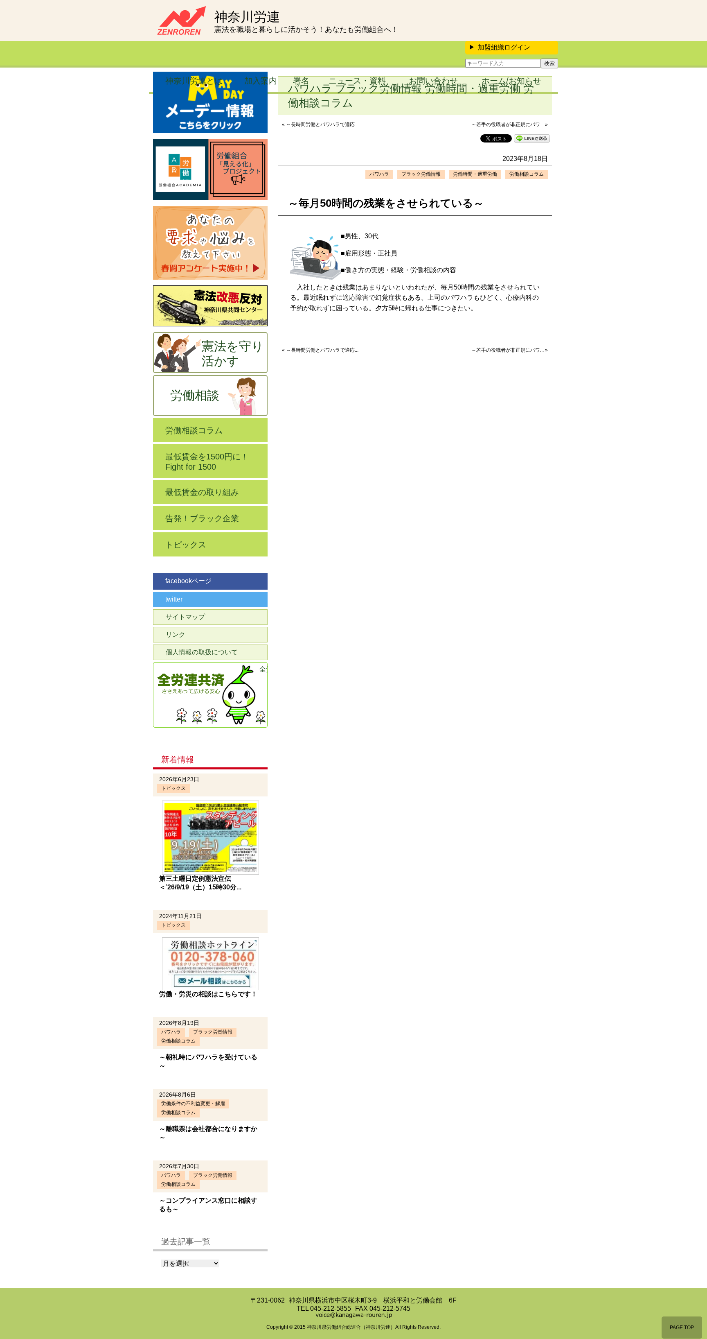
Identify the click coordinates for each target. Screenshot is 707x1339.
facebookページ (188, 580)
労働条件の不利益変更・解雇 (193, 1103)
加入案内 (260, 80)
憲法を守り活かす (233, 353)
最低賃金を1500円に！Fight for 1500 (207, 461)
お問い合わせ (433, 80)
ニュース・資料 (357, 80)
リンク (175, 634)
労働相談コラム (526, 174)
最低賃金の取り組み (202, 492)
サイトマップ (185, 616)
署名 (301, 80)
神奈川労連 (247, 16)
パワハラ (379, 174)
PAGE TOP (682, 1327)
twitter (173, 599)
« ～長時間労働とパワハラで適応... (320, 124)
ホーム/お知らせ (511, 80)
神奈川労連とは (194, 80)
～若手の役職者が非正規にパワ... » (509, 124)
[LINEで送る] (532, 137)
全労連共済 (263, 669)
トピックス (185, 544)
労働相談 (194, 395)
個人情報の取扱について (202, 652)
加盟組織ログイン (504, 47)
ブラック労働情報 (421, 174)
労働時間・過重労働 (475, 174)
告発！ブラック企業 (202, 518)
